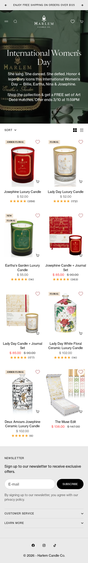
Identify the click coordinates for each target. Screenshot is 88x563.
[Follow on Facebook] (33, 545)
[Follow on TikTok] (55, 545)
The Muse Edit (65, 421)
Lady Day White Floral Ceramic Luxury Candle (65, 346)
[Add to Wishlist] (37, 141)
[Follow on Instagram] (44, 545)
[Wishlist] (72, 21)
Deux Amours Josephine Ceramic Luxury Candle (22, 424)
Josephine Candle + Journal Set (65, 268)
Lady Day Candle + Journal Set (22, 346)
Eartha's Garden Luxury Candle (22, 268)
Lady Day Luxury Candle (65, 191)
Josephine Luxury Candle (22, 191)
